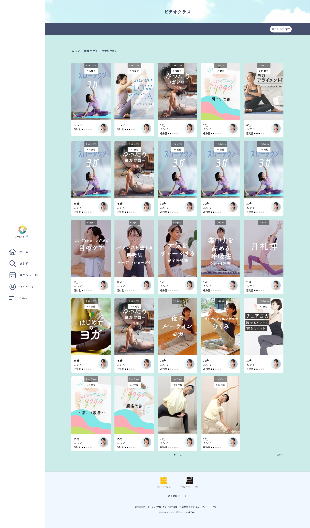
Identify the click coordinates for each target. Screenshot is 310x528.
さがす (24, 263)
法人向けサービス (177, 496)
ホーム (24, 251)
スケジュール (28, 275)
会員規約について (142, 506)
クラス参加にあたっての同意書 (164, 506)
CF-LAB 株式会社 (189, 512)
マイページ (27, 286)
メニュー (25, 297)
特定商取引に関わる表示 (189, 506)
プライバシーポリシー (211, 506)
